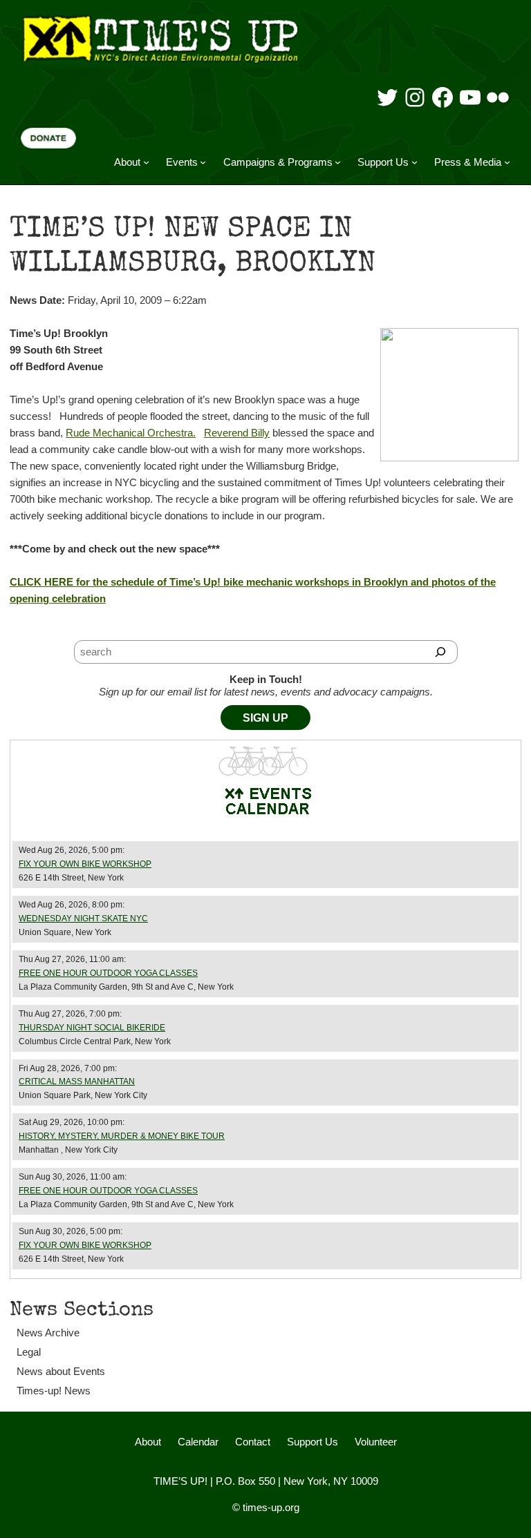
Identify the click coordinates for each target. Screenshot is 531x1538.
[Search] (440, 652)
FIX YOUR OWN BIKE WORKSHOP (85, 864)
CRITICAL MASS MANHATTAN (77, 1081)
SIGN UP (265, 718)
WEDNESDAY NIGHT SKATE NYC (83, 918)
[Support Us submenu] (414, 162)
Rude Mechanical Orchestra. (131, 433)
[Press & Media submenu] (507, 162)
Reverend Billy (237, 433)
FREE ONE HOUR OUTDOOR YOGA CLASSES (108, 973)
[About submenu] (146, 162)
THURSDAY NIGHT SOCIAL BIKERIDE (92, 1027)
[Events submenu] (203, 162)
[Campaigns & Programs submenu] (338, 162)
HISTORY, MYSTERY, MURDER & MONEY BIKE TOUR (122, 1136)
